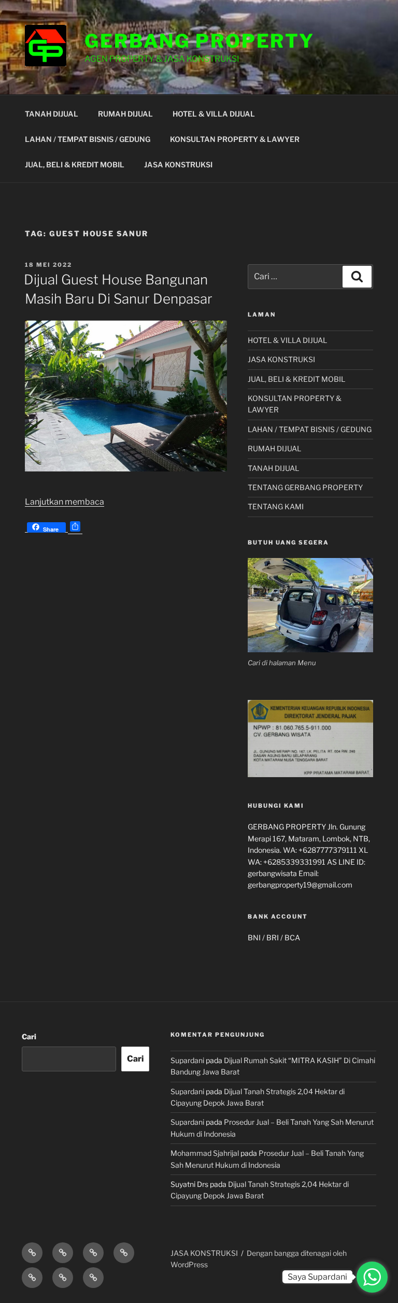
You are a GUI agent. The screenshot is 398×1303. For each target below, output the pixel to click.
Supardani (187, 1060)
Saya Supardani (317, 1277)
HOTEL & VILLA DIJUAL (214, 113)
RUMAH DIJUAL (125, 113)
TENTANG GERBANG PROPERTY (305, 487)
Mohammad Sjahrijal (204, 1153)
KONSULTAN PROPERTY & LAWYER (235, 139)
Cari (29, 1036)
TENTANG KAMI (276, 506)
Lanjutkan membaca (64, 502)
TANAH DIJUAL (51, 113)
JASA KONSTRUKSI (178, 164)
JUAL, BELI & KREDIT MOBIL (74, 164)
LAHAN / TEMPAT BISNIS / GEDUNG (87, 139)
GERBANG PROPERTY (199, 41)
